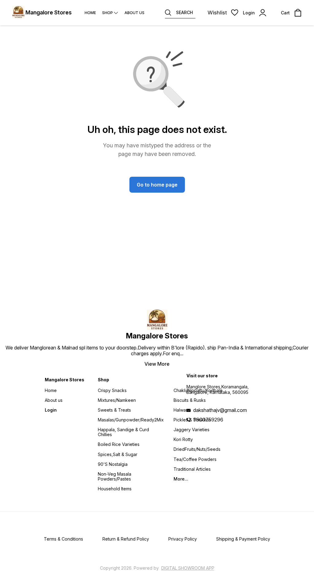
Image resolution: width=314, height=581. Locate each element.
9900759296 (208, 419)
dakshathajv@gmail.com (220, 410)
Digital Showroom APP (187, 568)
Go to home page (157, 185)
